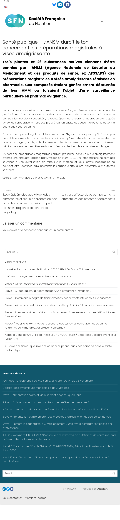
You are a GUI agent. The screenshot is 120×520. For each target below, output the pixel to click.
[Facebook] (67, 4)
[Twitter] (8, 489)
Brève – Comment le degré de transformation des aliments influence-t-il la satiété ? (58, 298)
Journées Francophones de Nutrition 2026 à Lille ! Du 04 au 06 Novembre (50, 269)
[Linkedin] (60, 4)
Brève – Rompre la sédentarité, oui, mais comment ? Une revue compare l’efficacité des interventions (60, 314)
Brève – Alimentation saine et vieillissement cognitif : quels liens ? (45, 283)
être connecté (27, 230)
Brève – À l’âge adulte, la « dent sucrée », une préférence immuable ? (48, 291)
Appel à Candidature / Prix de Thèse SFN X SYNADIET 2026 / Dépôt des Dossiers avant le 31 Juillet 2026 (60, 337)
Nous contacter (12, 498)
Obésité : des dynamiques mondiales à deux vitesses (38, 276)
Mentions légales (35, 498)
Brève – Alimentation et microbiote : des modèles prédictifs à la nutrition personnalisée (59, 305)
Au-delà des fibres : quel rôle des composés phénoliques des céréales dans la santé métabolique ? (58, 348)
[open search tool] (102, 21)
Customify (102, 488)
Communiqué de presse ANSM (32, 177)
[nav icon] (111, 21)
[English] (6, 7)
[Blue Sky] (52, 4)
